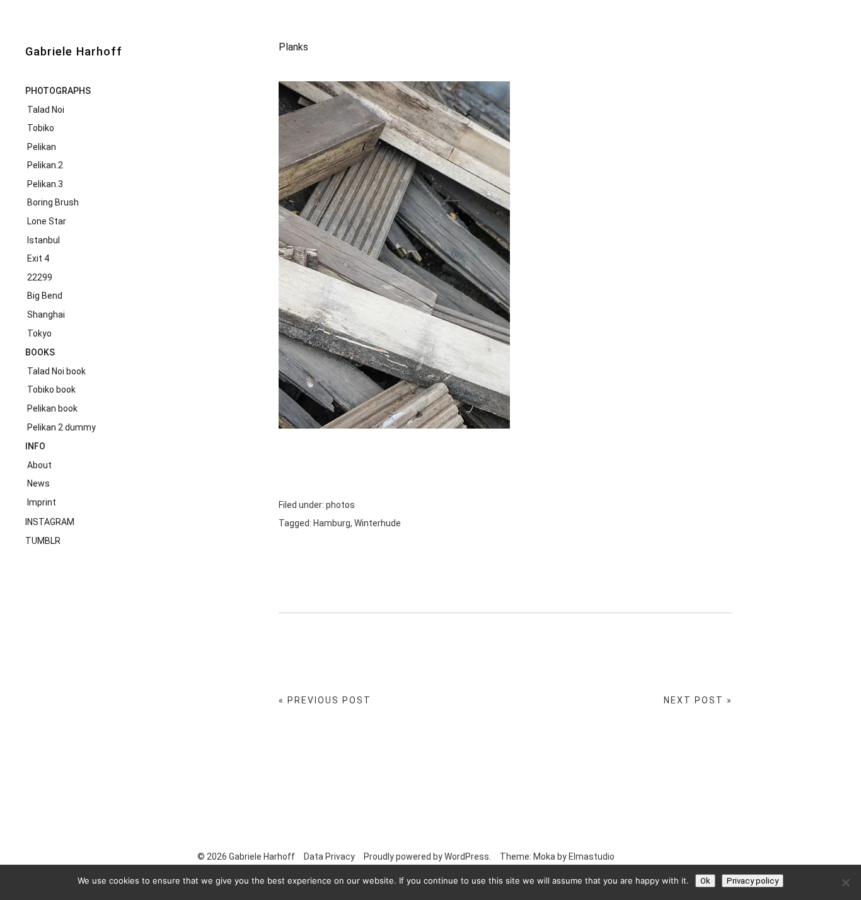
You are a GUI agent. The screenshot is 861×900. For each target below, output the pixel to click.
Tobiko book (51, 389)
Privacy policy (752, 881)
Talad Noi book (56, 371)
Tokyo (39, 333)
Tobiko (40, 128)
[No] (845, 882)
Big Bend (44, 296)
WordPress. (467, 856)
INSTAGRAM (49, 522)
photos (340, 505)
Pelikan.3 (45, 184)
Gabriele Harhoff (73, 51)
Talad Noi (45, 110)
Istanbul (43, 240)
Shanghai (46, 314)
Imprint (41, 502)
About (39, 465)
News (38, 483)
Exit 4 (38, 258)
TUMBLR (43, 541)
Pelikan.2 (45, 165)
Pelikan (41, 147)
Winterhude (377, 523)
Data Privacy (329, 856)
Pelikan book (52, 408)
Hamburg (331, 523)
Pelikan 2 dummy (61, 427)
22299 (39, 277)
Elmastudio (592, 856)
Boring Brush (53, 202)
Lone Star (46, 221)
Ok (705, 881)
